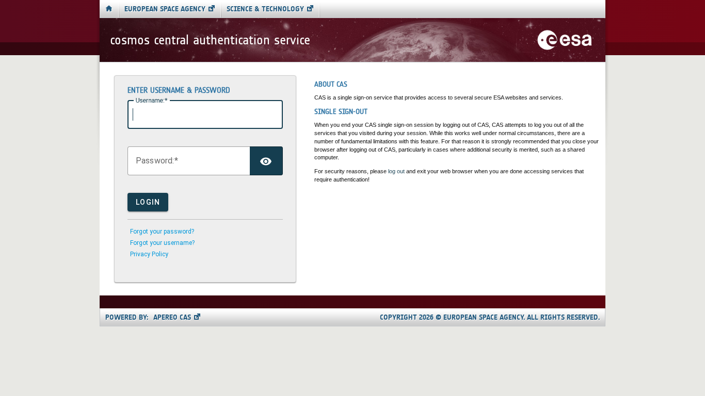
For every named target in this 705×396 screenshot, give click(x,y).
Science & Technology (265, 9)
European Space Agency (164, 9)
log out (396, 171)
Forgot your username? (162, 242)
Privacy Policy (149, 254)
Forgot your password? (162, 231)
